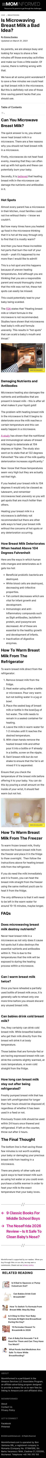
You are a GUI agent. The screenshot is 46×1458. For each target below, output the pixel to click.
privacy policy (28, 1265)
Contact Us (6, 1407)
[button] (23, 357)
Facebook (6, 1423)
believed (23, 176)
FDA (8, 308)
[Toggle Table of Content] (3, 113)
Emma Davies (11, 37)
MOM (23, 4)
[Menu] (4, 4)
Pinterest (5, 1426)
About (4, 1403)
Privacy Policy (8, 1410)
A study (5, 435)
